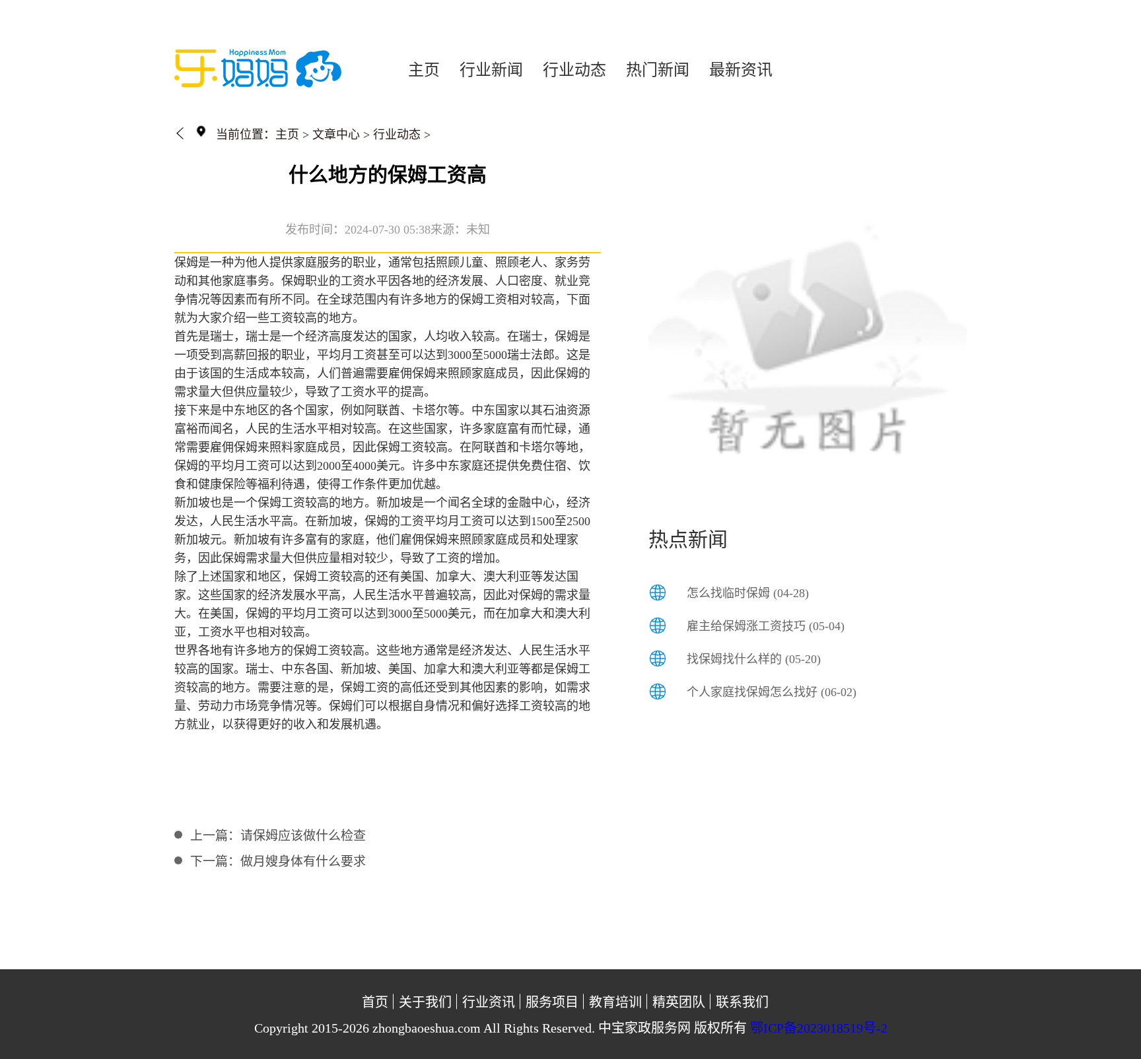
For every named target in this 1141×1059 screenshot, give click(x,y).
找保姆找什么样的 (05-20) (754, 659)
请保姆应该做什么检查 (303, 836)
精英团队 (678, 1002)
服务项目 (552, 1002)
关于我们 (425, 1002)
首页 (375, 1002)
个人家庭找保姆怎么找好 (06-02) (771, 692)
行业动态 (574, 70)
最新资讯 (741, 70)
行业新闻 (491, 70)
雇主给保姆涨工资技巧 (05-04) (766, 626)
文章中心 (336, 134)
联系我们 (742, 1002)
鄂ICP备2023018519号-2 (818, 1028)
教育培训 (615, 1002)
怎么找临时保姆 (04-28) (748, 593)
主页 (424, 70)
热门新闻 (657, 70)
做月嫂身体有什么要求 (303, 861)
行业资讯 (488, 1002)
